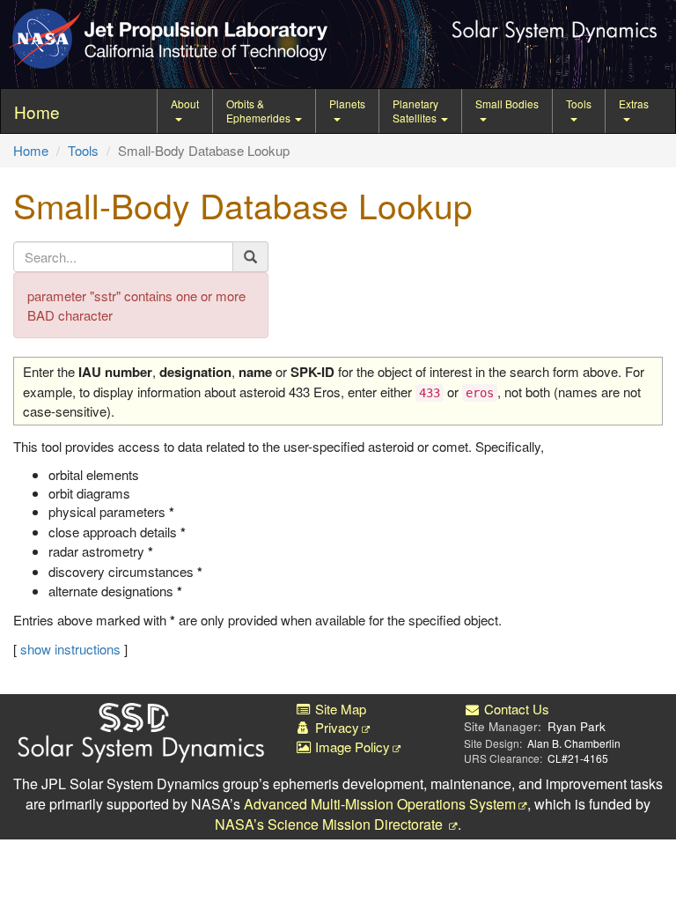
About (185, 103)
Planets (347, 103)
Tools (579, 103)
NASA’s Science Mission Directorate (330, 824)
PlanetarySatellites (416, 110)
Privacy (335, 727)
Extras (634, 103)
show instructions (70, 649)
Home (30, 150)
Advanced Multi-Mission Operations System (380, 804)
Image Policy (351, 746)
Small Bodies (507, 103)
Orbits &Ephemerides (259, 110)
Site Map (339, 708)
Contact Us (515, 708)
